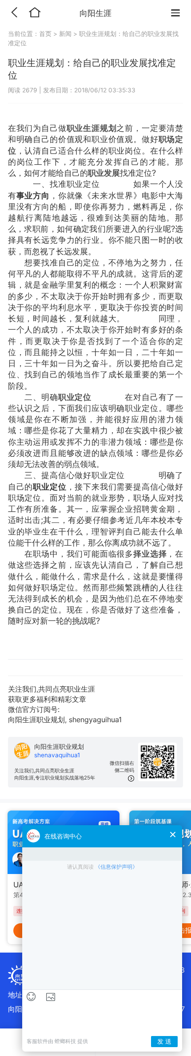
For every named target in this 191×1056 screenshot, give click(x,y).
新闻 (65, 33)
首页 (46, 33)
